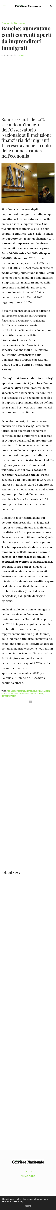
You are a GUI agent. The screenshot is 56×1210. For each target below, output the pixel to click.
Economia (7, 23)
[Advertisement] (28, 84)
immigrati (24, 694)
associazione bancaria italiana (26, 691)
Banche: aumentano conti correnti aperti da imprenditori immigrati (26, 37)
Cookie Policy (16, 1201)
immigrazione (36, 694)
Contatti (28, 1171)
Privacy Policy (28, 1176)
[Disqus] (28, 753)
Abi (8, 691)
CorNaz (20, 55)
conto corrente (10, 694)
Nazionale (20, 23)
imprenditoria (8, 696)
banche (46, 691)
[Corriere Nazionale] (28, 6)
